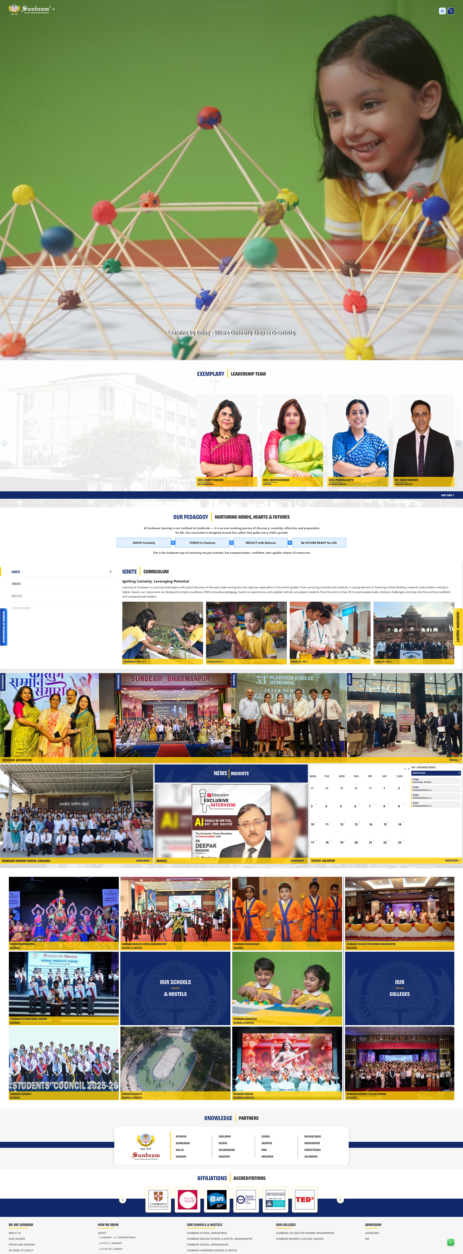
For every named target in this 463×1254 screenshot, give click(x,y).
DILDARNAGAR (227, 1149)
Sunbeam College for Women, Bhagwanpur (305, 1233)
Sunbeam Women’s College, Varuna (300, 1238)
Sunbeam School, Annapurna (207, 1233)
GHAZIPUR (224, 1156)
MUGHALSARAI (312, 1136)
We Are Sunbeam (21, 1224)
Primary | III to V (214, 661)
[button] (9, 322)
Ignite (102, 1233)
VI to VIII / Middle (111, 1248)
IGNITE (16, 571)
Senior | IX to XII (382, 661)
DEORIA (223, 1143)
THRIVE (16, 583)
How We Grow (108, 1224)
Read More (103, 422)
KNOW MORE (142, 861)
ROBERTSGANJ (312, 1149)
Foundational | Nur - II (134, 661)
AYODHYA (181, 1136)
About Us (15, 1233)
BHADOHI (181, 1156)
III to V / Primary (111, 1243)
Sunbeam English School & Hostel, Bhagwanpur (219, 1238)
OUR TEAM (447, 495)
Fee (367, 1238)
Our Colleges (286, 1224)
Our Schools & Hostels (204, 1224)
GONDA (266, 1136)
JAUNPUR (267, 1143)
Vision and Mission (22, 1244)
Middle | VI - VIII (298, 661)
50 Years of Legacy (21, 1250)
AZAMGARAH (183, 1143)
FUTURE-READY (21, 608)
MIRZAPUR (267, 1156)
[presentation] (122, 1199)
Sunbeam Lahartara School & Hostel (212, 1250)
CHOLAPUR (225, 1136)
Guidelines (372, 1233)
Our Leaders (17, 1238)
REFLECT (17, 595)
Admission (373, 1224)
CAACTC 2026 (175, 709)
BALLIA (180, 1149)
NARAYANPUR (312, 1143)
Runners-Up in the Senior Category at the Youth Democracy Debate (406, 709)
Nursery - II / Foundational (118, 1237)
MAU (264, 1149)
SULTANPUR (311, 1156)
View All (453, 760)
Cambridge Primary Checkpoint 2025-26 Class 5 (59, 709)
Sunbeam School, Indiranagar (207, 1244)
